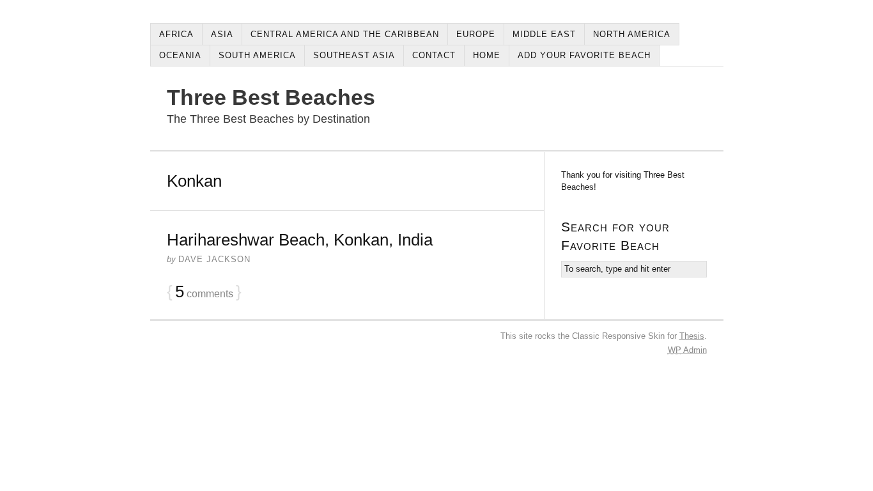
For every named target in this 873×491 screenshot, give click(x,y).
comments (204, 292)
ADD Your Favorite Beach (584, 55)
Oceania (180, 55)
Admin (687, 350)
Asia (222, 34)
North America (631, 34)
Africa (176, 34)
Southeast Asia (354, 55)
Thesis (691, 336)
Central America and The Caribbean (345, 34)
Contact (434, 55)
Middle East (544, 34)
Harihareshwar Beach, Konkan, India (300, 239)
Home (486, 55)
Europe (475, 34)
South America (257, 55)
